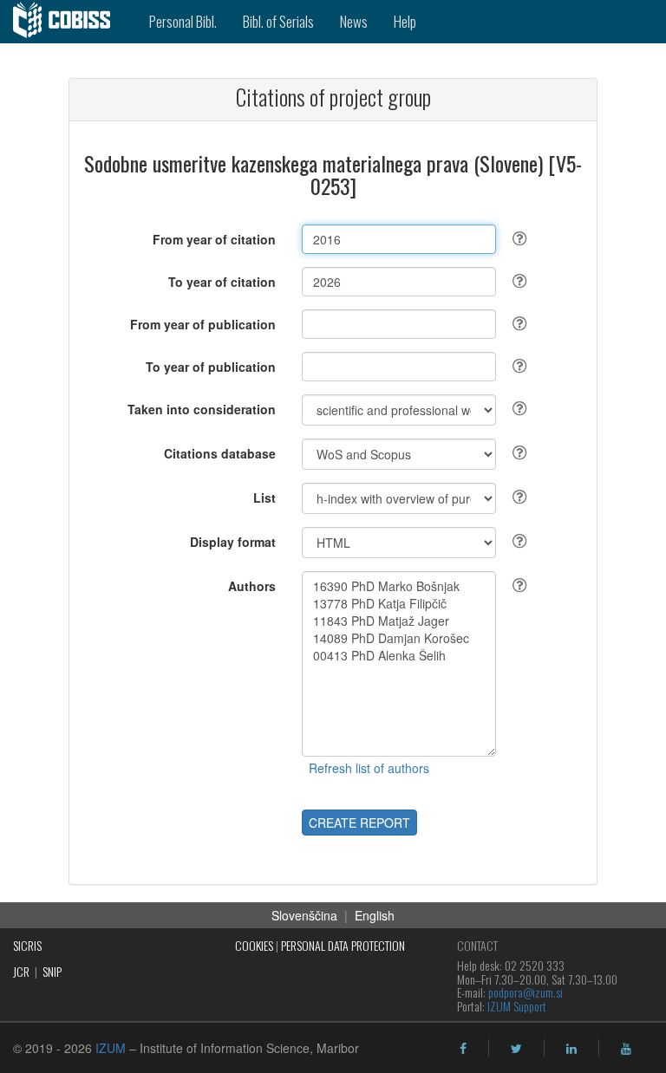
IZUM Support (516, 1006)
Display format (233, 541)
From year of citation (214, 239)
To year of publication (211, 366)
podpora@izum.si (525, 992)
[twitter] (516, 1049)
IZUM (110, 1048)
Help (405, 21)
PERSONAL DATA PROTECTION (343, 945)
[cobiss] (68, 21)
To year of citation (222, 281)
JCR (21, 971)
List (264, 497)
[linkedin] (571, 1049)
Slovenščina (304, 915)
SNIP (52, 971)
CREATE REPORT (359, 822)
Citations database (220, 453)
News (354, 21)
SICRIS (27, 945)
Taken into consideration (201, 409)
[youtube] (626, 1049)
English (375, 915)
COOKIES (254, 945)
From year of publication (203, 324)
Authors (252, 586)
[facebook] (463, 1049)
